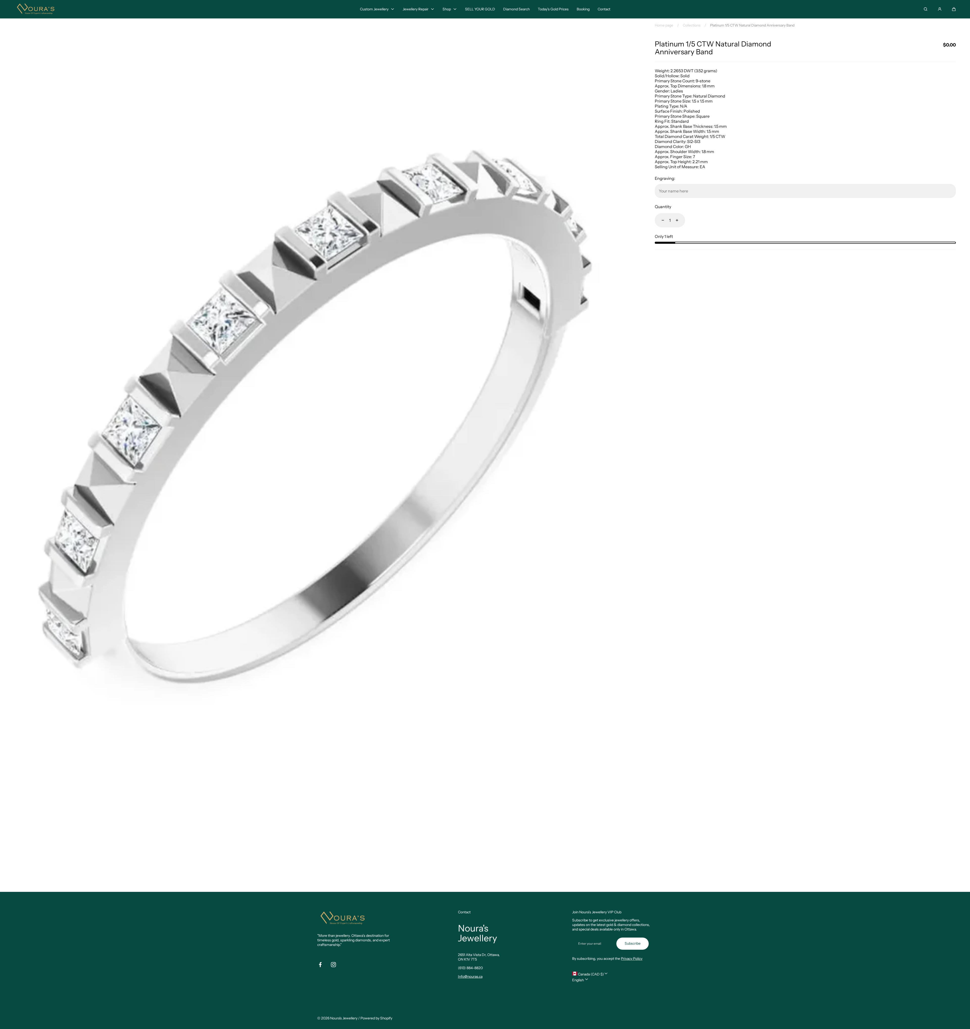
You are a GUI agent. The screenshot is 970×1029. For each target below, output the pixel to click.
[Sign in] (940, 9)
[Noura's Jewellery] (35, 9)
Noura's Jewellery (343, 1018)
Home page (664, 25)
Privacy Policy (631, 958)
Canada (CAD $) (590, 974)
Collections (691, 25)
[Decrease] (660, 220)
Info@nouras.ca (470, 976)
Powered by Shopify (376, 1018)
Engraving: (665, 178)
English (578, 980)
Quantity (663, 206)
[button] (954, 9)
